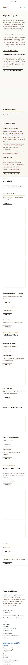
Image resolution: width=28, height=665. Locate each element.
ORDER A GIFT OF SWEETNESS (13, 70)
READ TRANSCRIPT (9, 123)
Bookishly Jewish (15, 169)
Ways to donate (7, 664)
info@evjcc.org (6, 612)
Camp (4, 653)
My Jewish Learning (17, 133)
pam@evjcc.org (17, 617)
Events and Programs (8, 651)
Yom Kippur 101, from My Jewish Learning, (14, 137)
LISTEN (6, 119)
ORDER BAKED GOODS (10, 50)
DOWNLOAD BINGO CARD (11, 173)
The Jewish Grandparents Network (12, 144)
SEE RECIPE (7, 203)
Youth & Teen (6, 658)
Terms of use (6, 624)
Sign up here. (8, 648)
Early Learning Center (8, 656)
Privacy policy (6, 621)
